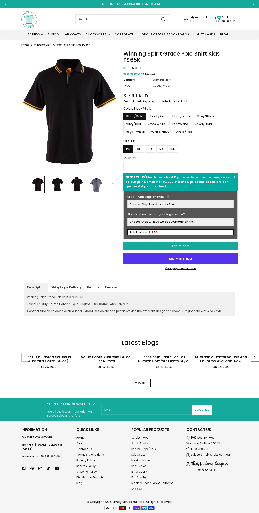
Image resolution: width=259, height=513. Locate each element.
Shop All (136, 489)
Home (25, 45)
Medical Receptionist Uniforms (152, 483)
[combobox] (123, 19)
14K (172, 149)
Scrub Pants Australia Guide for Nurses (105, 359)
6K (128, 149)
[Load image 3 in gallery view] (76, 184)
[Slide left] (25, 184)
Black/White (181, 116)
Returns (93, 287)
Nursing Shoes (141, 460)
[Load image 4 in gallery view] (96, 184)
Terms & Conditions (90, 455)
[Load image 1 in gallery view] (37, 184)
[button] (224, 19)
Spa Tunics (138, 466)
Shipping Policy (86, 472)
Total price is (144, 232)
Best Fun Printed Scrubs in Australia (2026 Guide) (48, 359)
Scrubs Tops (139, 437)
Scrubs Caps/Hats (143, 449)
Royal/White (135, 132)
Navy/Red (133, 124)
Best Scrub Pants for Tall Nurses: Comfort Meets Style (163, 359)
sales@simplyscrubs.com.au (210, 455)
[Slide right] (112, 184)
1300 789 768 (200, 449)
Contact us (84, 449)
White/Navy (160, 132)
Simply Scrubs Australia (128, 502)
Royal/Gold (203, 124)
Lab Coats (138, 455)
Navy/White (156, 124)
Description (36, 287)
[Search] (163, 19)
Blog (79, 483)
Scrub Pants (139, 443)
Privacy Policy (85, 460)
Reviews (111, 287)
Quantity (129, 158)
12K (161, 149)
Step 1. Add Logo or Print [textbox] (180, 197)
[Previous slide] (6, 4)
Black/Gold (134, 116)
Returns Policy (86, 466)
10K (150, 149)
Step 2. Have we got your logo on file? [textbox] (156, 214)
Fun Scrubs (138, 477)
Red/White (180, 124)
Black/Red (157, 116)
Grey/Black (206, 116)
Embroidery (139, 472)
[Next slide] (253, 4)
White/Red (184, 132)
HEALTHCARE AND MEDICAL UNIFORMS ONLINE (130, 4)
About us (82, 443)
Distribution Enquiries (90, 477)
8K (139, 149)
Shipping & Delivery (66, 287)
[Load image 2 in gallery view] (57, 184)
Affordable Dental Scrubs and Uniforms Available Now (221, 359)
